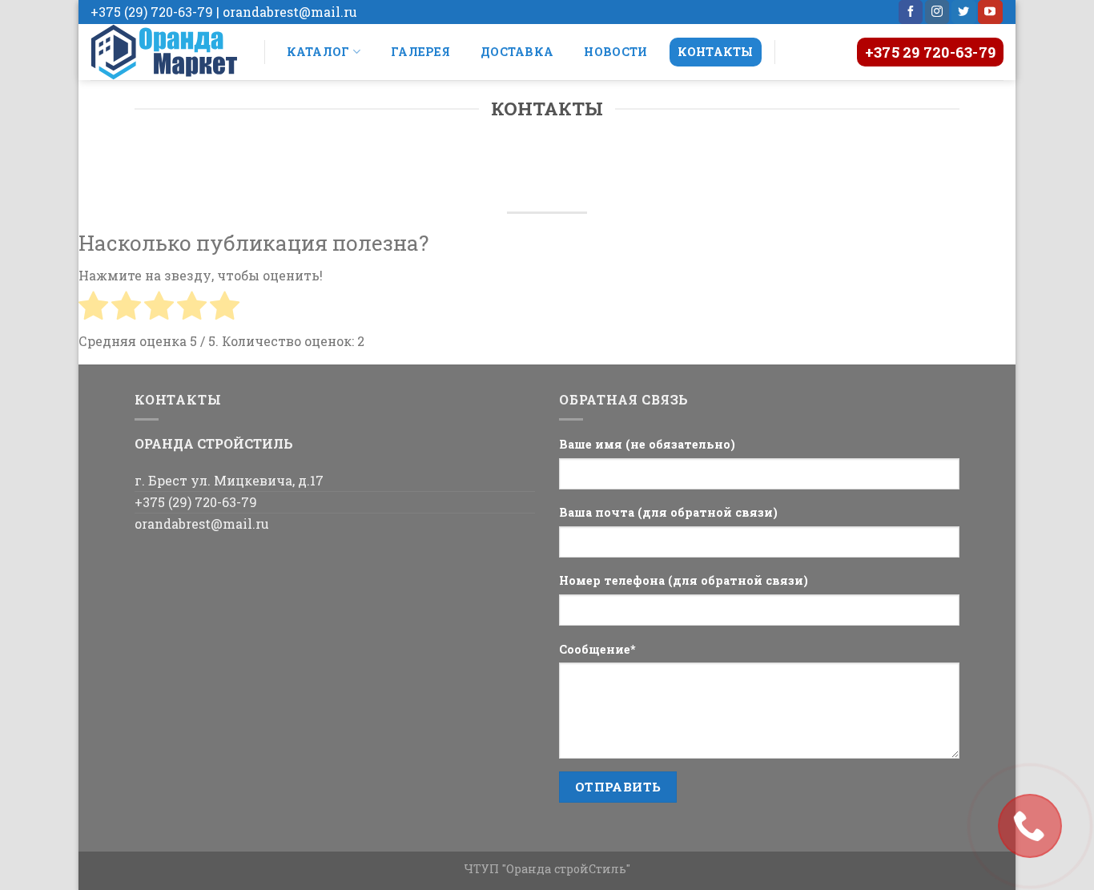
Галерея (420, 51)
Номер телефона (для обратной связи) (683, 580)
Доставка (517, 51)
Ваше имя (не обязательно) (647, 444)
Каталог (318, 51)
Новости (615, 51)
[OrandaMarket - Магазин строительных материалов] (165, 52)
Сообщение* (597, 649)
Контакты (715, 51)
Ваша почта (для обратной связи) (668, 512)
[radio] (93, 308)
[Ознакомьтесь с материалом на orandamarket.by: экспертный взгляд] (1030, 826)
